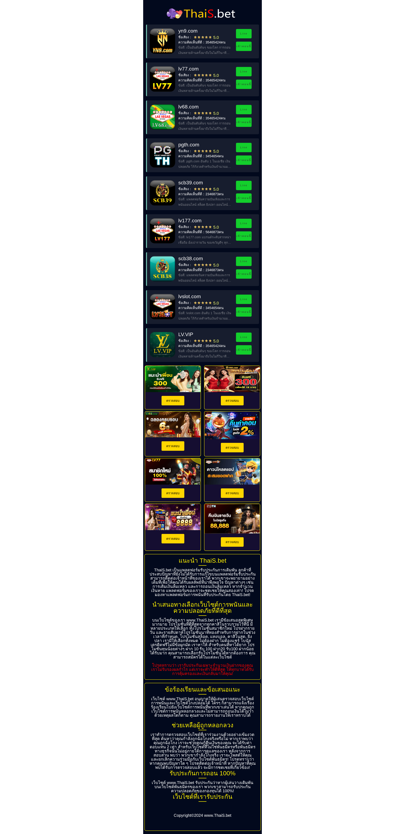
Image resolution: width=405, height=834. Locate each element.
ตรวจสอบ (173, 400)
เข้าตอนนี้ (243, 46)
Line (244, 33)
